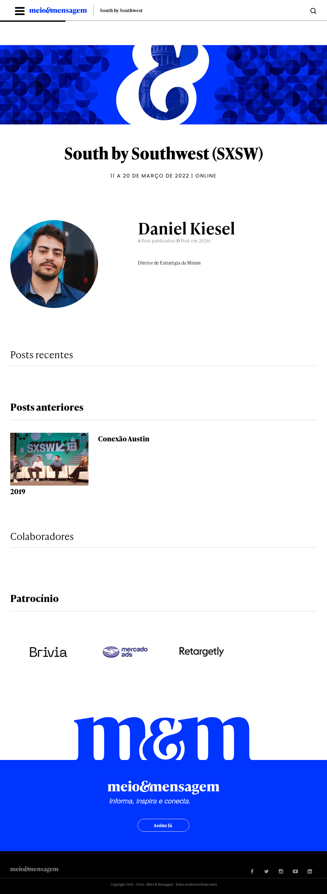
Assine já (163, 825)
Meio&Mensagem (58, 11)
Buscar (313, 10)
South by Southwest (121, 10)
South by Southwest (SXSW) (163, 153)
